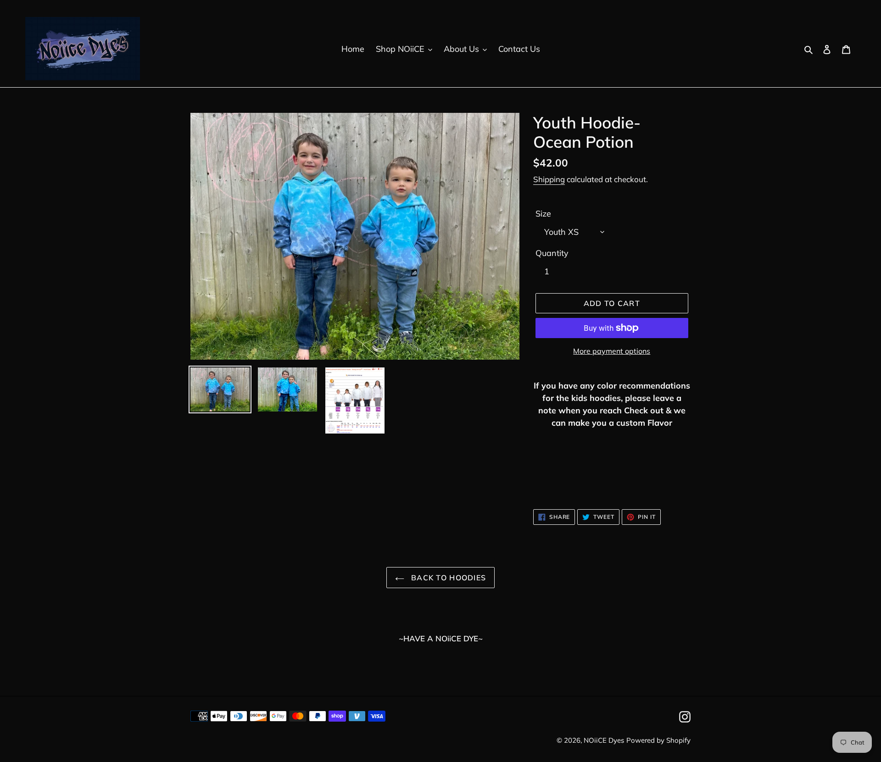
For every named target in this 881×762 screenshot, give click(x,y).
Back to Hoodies (447, 577)
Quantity (552, 253)
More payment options (611, 351)
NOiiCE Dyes (604, 740)
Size (543, 213)
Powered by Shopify (658, 740)
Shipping (549, 179)
